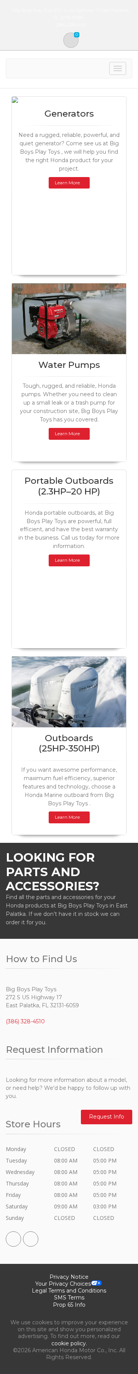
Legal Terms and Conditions (69, 1290)
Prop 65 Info (69, 1304)
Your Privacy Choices (63, 1283)
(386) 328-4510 (25, 1021)
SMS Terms (69, 1297)
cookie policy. (69, 1343)
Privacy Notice (69, 1276)
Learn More (67, 182)
